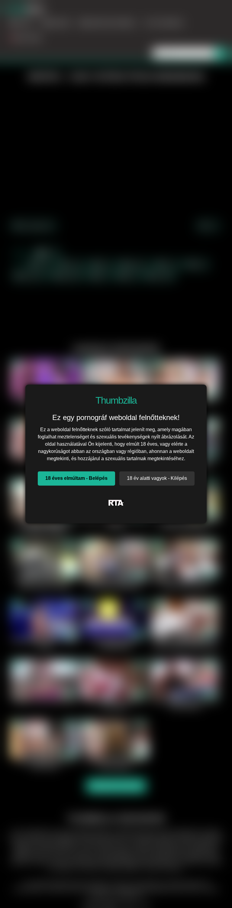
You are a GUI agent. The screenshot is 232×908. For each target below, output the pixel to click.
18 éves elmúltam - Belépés (76, 478)
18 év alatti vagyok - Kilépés (157, 478)
